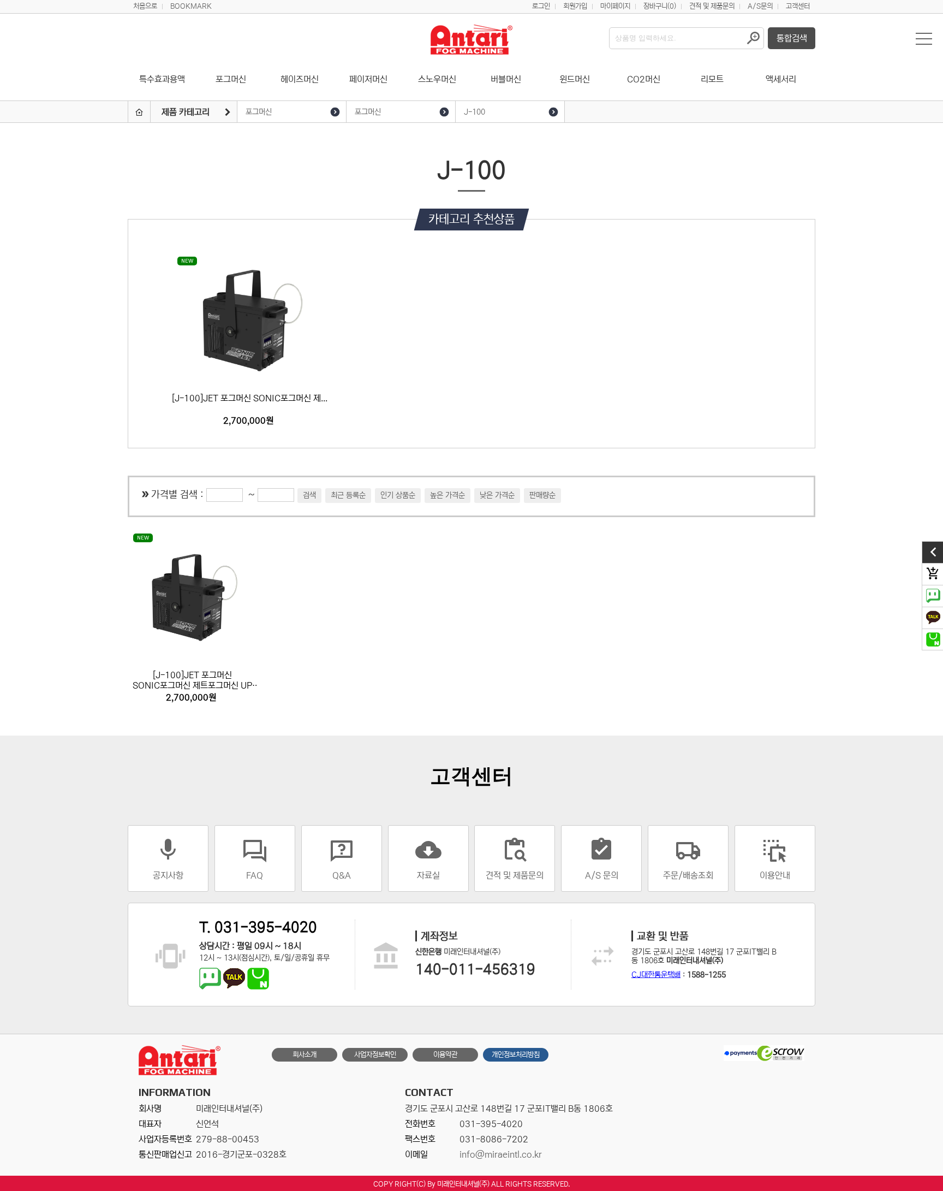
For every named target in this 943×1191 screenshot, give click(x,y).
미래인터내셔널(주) (463, 1184)
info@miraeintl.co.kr (500, 1154)
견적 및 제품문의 (712, 6)
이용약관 (445, 1055)
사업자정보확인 (375, 1055)
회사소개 (305, 1055)
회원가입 (575, 6)
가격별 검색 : (178, 494)
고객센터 (798, 6)
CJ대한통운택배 (656, 974)
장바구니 (659, 6)
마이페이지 (615, 6)
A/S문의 (760, 6)
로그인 (541, 6)
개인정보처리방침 (516, 1055)
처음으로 (145, 6)
